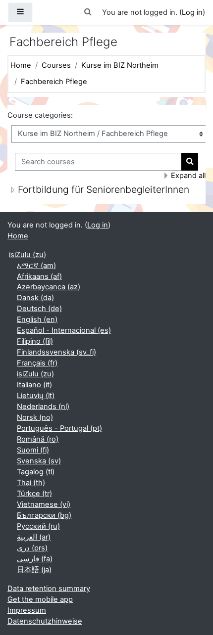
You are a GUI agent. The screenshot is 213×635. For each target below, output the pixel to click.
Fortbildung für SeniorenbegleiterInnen (103, 189)
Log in (192, 12)
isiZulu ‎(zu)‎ (27, 254)
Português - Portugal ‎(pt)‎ (59, 428)
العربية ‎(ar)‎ (34, 537)
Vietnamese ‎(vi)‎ (43, 504)
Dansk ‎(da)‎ (35, 297)
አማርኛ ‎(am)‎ (36, 265)
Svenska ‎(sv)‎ (39, 460)
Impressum (26, 610)
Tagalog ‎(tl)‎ (35, 471)
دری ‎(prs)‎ (32, 548)
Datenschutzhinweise (44, 621)
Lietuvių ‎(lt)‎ (35, 395)
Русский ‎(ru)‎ (38, 526)
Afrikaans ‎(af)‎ (39, 276)
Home (20, 65)
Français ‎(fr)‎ (37, 363)
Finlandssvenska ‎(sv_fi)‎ (56, 352)
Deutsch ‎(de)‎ (39, 308)
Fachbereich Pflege (54, 81)
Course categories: (40, 115)
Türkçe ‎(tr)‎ (34, 493)
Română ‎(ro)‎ (37, 439)
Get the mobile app (40, 599)
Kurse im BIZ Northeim (120, 65)
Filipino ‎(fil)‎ (35, 341)
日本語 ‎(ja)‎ (34, 569)
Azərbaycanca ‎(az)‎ (48, 286)
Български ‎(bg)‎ (44, 515)
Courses (56, 65)
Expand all (188, 175)
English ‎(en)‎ (37, 319)
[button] (88, 12)
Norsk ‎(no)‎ (35, 417)
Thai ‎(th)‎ (31, 482)
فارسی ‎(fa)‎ (35, 558)
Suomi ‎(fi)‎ (33, 450)
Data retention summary (48, 588)
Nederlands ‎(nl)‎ (43, 406)
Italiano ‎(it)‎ (34, 384)
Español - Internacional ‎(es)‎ (64, 330)
